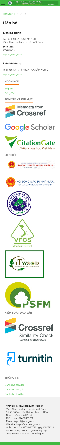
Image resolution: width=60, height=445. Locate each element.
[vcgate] (30, 149)
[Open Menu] (3, 3)
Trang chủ (9, 14)
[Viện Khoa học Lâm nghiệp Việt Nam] (19, 214)
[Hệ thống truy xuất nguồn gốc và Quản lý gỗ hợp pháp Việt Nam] (24, 277)
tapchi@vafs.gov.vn (12, 54)
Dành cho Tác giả (14, 389)
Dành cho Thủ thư (14, 394)
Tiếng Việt (10, 93)
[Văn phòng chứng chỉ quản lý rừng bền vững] (24, 246)
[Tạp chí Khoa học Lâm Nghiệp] (30, 131)
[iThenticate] (26, 119)
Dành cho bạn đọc (14, 385)
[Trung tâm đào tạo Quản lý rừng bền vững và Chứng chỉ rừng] (28, 307)
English (9, 88)
